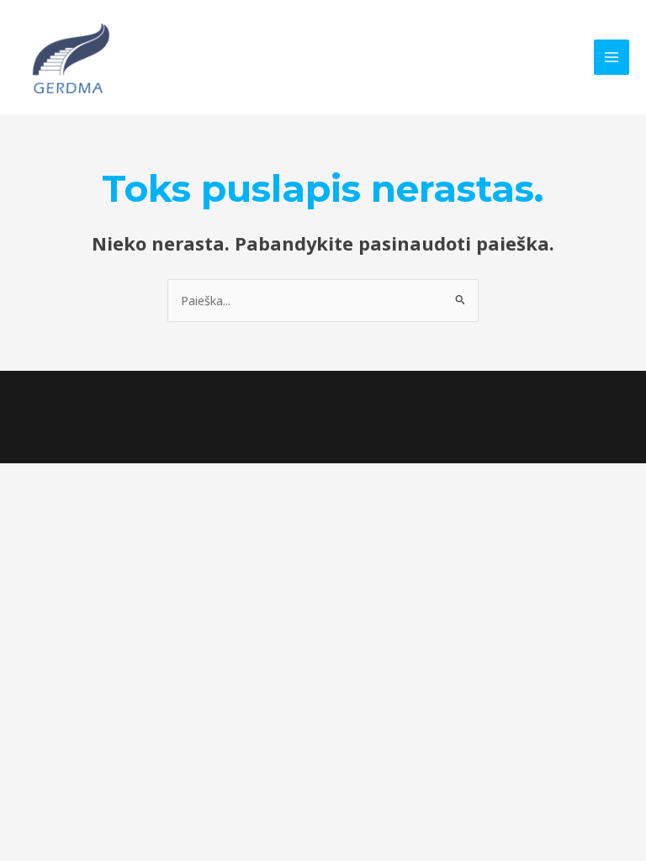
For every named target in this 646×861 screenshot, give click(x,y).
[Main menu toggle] (611, 57)
